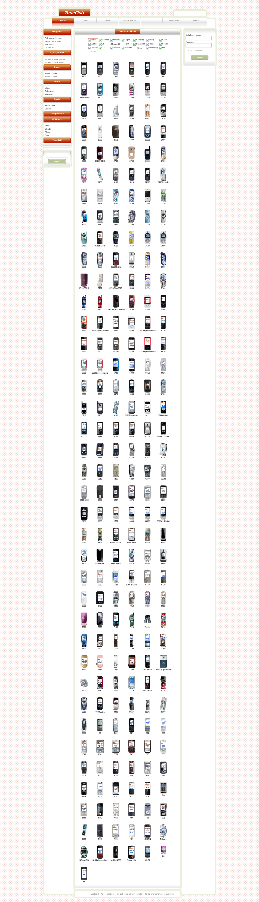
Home (63, 20)
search (196, 20)
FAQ (102, 894)
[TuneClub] (74, 12)
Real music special (53, 41)
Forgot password (195, 50)
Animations (49, 91)
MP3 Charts (57, 119)
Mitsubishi (115, 44)
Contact (94, 894)
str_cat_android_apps (54, 62)
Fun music (49, 44)
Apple (93, 51)
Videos (48, 109)
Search (48, 135)
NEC (127, 44)
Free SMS (57, 140)
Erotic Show (50, 106)
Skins (107, 20)
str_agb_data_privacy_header (130, 894)
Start (47, 126)
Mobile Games (51, 73)
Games (85, 20)
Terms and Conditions (154, 894)
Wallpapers (49, 94)
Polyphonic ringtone (53, 38)
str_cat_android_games (55, 59)
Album (47, 132)
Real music (49, 48)
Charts (48, 129)
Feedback (110, 894)
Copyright (170, 894)
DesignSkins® (129, 20)
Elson (139, 48)
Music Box (174, 20)
